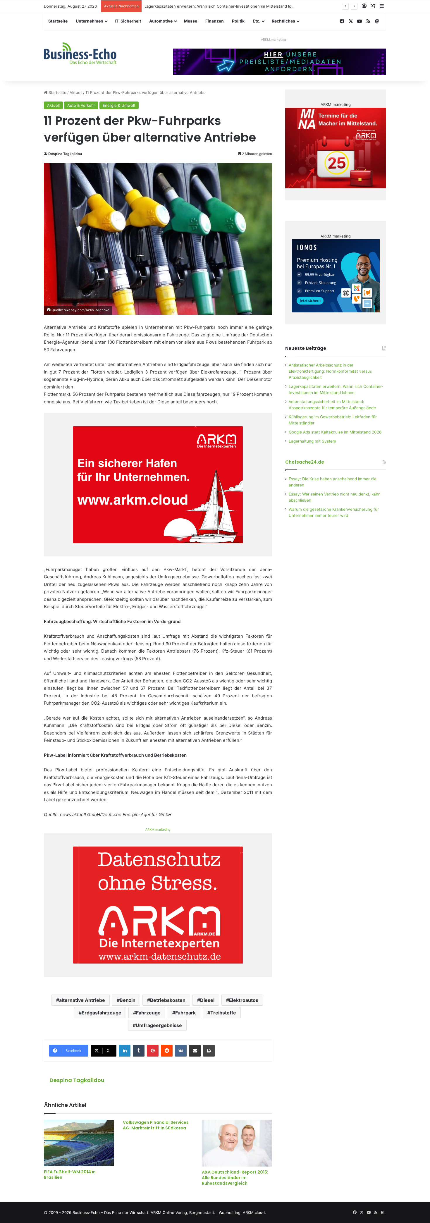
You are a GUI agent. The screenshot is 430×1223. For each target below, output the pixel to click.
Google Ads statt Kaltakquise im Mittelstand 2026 (335, 432)
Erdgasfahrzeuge (101, 1013)
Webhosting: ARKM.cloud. (242, 1212)
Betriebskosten (167, 1000)
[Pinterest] (153, 1051)
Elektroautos (243, 1000)
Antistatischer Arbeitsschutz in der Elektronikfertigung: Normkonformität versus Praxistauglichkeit (330, 371)
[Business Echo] (80, 53)
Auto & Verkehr (81, 105)
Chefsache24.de (304, 462)
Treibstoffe (223, 1013)
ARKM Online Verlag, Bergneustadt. (183, 1212)
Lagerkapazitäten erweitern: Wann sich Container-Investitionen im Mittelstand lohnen (223, 6)
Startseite (58, 20)
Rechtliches (283, 20)
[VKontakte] (181, 1051)
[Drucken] (209, 1051)
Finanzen (214, 20)
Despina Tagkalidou (65, 154)
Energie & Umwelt (119, 105)
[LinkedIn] (124, 1051)
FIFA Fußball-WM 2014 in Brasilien (70, 1174)
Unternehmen (89, 20)
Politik (238, 20)
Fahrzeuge (148, 1013)
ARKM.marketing (273, 39)
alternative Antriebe (82, 1000)
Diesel (207, 1000)
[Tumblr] (139, 1051)
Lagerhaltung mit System (312, 441)
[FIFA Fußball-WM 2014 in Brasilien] (79, 1143)
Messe (190, 20)
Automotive (161, 20)
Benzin (127, 1000)
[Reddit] (167, 1051)
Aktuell (76, 92)
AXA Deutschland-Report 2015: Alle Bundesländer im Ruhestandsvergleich (235, 1177)
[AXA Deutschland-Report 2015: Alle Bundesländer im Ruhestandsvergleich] (237, 1143)
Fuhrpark (185, 1013)
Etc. (256, 20)
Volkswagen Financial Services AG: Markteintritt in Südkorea (156, 1125)
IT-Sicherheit (128, 20)
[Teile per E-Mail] (195, 1051)
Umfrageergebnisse (159, 1025)
